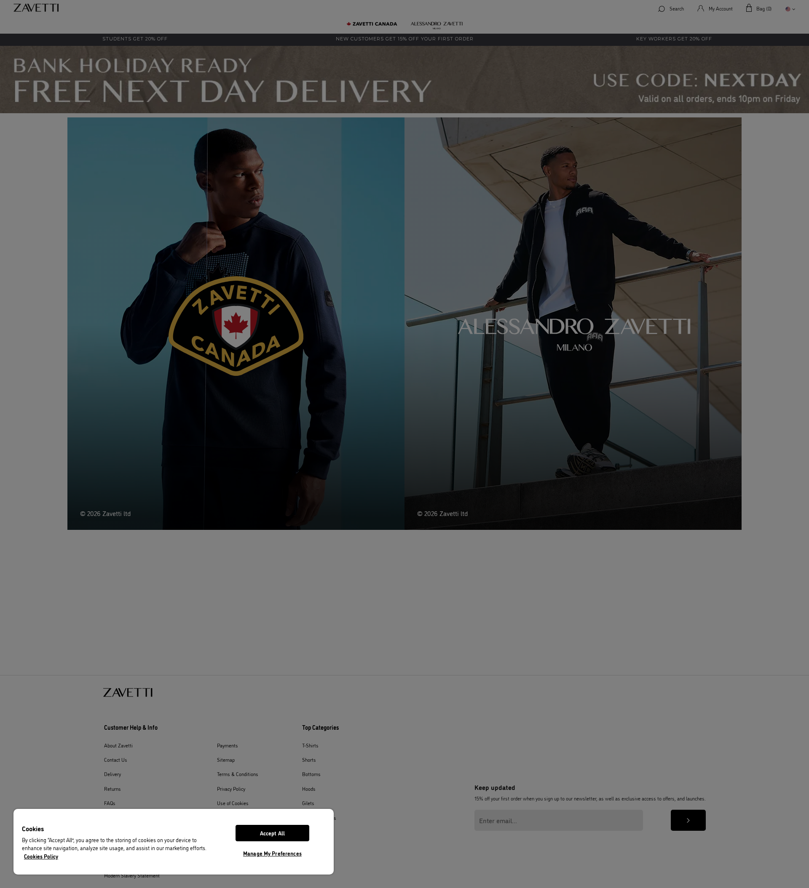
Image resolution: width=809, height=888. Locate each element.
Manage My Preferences (272, 853)
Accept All (272, 833)
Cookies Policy (41, 856)
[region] (173, 842)
